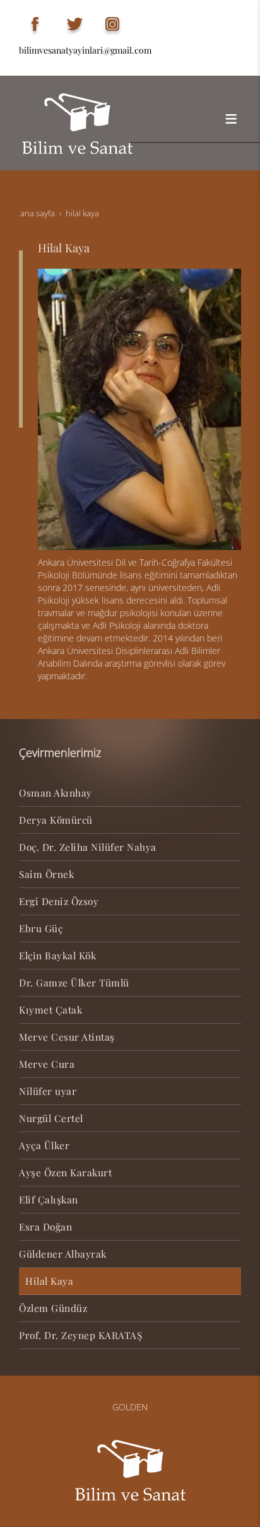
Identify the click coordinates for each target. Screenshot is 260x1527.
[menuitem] (130, 793)
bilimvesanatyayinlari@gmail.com (85, 50)
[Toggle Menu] (231, 118)
